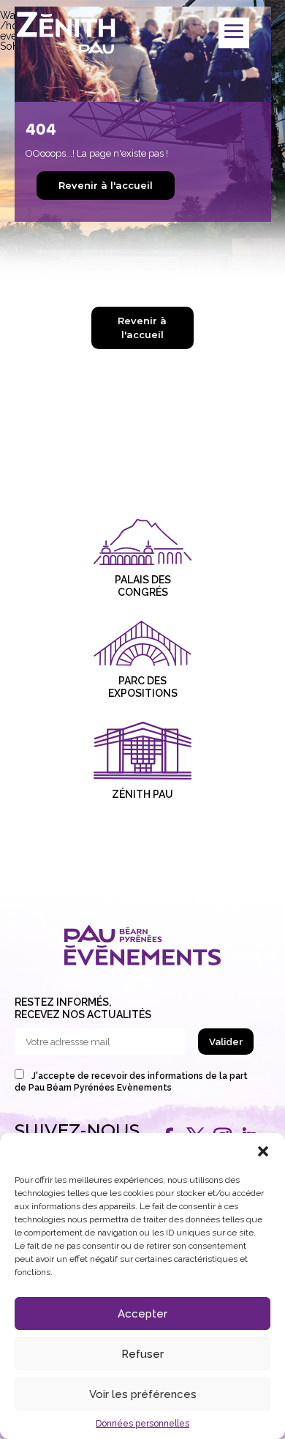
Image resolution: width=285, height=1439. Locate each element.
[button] (263, 1151)
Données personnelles (142, 1424)
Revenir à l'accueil (105, 185)
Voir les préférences (143, 1394)
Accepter (142, 1313)
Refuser (142, 1354)
